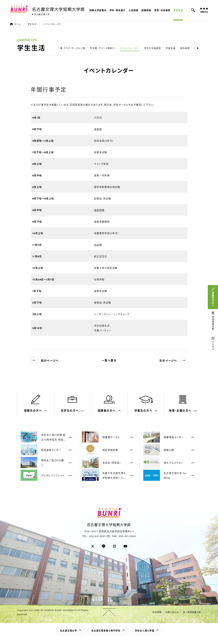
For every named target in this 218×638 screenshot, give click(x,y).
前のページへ (50, 360)
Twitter (92, 546)
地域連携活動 (213, 323)
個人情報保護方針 (192, 612)
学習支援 (170, 48)
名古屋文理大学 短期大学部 (58, 8)
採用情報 (156, 612)
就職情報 (146, 10)
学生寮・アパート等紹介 (102, 48)
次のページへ (168, 360)
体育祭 (98, 129)
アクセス (213, 346)
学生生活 (178, 10)
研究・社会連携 (162, 10)
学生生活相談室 (152, 48)
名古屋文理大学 (68, 630)
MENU (204, 11)
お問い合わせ (172, 612)
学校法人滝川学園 (144, 630)
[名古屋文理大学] (41, 14)
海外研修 (185, 48)
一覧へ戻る (109, 360)
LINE (103, 546)
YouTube (125, 546)
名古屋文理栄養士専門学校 (106, 630)
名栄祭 (98, 244)
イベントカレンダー (129, 48)
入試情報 (133, 10)
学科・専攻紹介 (118, 10)
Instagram (114, 546)
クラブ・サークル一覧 (74, 48)
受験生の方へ (213, 299)
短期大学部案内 (97, 10)
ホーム (17, 24)
